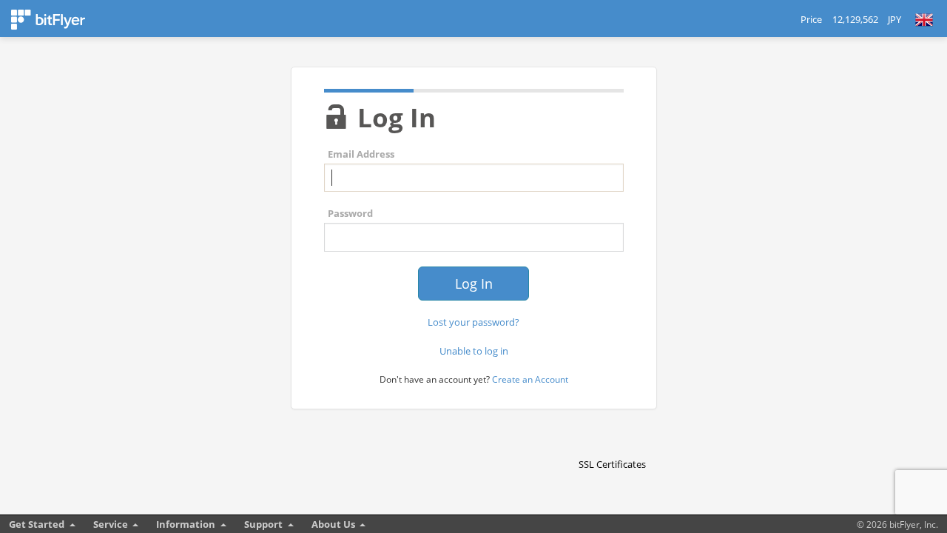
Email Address (361, 154)
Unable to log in (473, 351)
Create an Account (530, 379)
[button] (611, 438)
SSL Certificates (612, 464)
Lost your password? (473, 322)
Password (350, 213)
